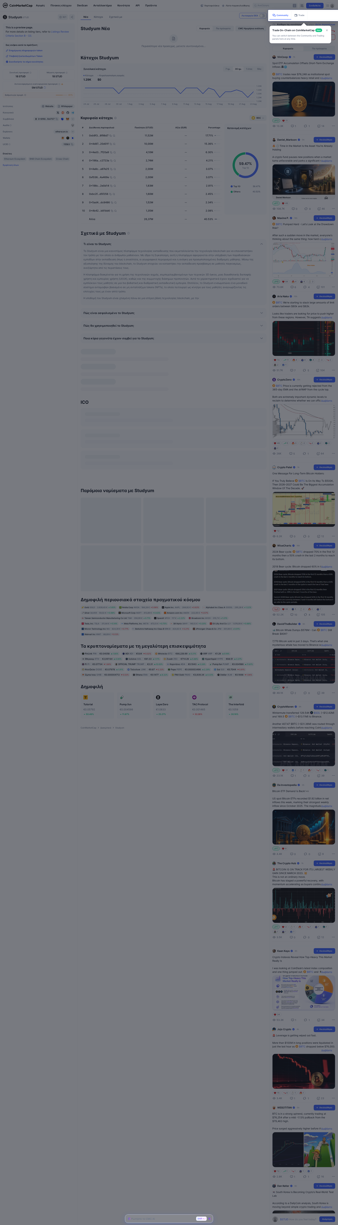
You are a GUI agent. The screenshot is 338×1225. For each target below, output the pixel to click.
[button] (327, 30)
